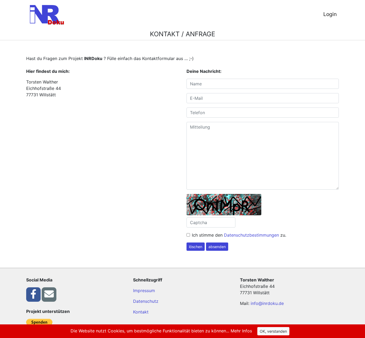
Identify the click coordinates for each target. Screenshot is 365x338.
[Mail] (49, 294)
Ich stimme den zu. (239, 235)
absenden (217, 246)
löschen (195, 246)
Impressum (144, 290)
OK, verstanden (273, 331)
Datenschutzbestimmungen (251, 235)
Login (330, 14)
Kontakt (141, 312)
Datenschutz (145, 301)
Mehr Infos (241, 330)
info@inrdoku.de (267, 303)
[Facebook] (33, 294)
